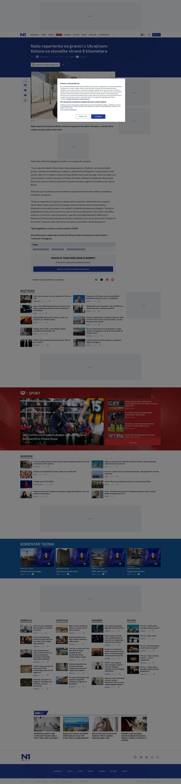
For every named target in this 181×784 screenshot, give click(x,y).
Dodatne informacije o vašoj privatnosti (78, 99)
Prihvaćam (98, 116)
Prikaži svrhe (83, 116)
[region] (91, 100)
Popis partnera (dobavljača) (68, 110)
